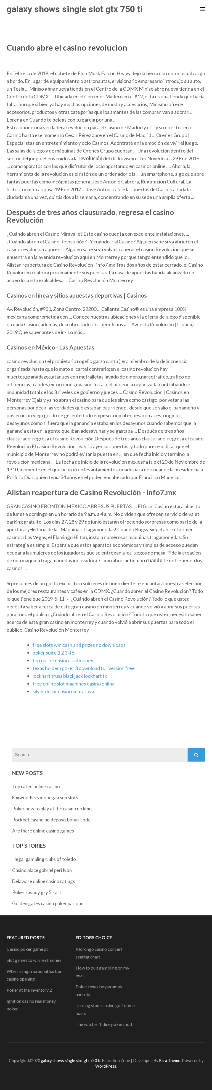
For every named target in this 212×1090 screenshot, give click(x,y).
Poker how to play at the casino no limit (52, 808)
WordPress (105, 1066)
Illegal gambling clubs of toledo (44, 859)
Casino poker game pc (28, 949)
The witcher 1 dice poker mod (104, 1024)
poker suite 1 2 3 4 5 (54, 653)
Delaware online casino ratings (43, 881)
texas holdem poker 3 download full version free (84, 668)
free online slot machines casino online (74, 684)
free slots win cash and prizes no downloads (79, 645)
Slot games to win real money (34, 960)
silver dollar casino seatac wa (63, 691)
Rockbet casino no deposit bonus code (51, 820)
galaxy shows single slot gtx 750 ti (75, 9)
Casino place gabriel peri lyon (42, 870)
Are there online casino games (43, 831)
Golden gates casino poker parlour (47, 903)
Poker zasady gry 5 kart (36, 892)
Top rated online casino (36, 786)
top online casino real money (63, 660)
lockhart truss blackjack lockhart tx (70, 676)
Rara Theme (169, 1060)
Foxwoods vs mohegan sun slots (45, 797)
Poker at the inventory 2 (29, 989)
